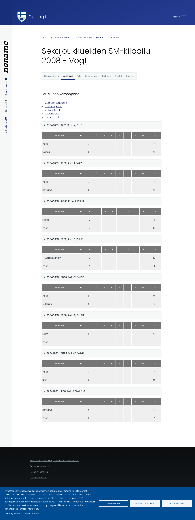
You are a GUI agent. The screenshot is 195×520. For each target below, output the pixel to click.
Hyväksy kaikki (177, 503)
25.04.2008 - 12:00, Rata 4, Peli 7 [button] (64, 125)
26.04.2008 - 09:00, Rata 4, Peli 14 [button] (65, 201)
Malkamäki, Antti (53, 110)
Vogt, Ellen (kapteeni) (56, 102)
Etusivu (45, 37)
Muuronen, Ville (52, 113)
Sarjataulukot (91, 76)
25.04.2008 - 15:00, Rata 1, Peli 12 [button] (65, 163)
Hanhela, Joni (52, 117)
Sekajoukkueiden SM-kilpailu (89, 37)
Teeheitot (106, 76)
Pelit (79, 76)
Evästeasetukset (113, 503)
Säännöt (130, 76)
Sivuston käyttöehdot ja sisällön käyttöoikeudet (54, 460)
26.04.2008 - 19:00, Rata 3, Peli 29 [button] (65, 315)
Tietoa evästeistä (31, 513)
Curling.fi (37, 17)
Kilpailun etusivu (51, 76)
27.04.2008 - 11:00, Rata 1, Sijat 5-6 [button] (66, 391)
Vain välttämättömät (145, 503)
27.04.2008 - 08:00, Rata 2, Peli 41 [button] (65, 353)
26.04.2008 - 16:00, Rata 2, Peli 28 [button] (65, 277)
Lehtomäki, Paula (53, 106)
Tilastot (118, 76)
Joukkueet (114, 37)
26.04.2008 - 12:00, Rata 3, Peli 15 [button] (65, 239)
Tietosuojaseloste (13, 513)
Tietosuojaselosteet (40, 466)
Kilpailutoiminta (62, 37)
